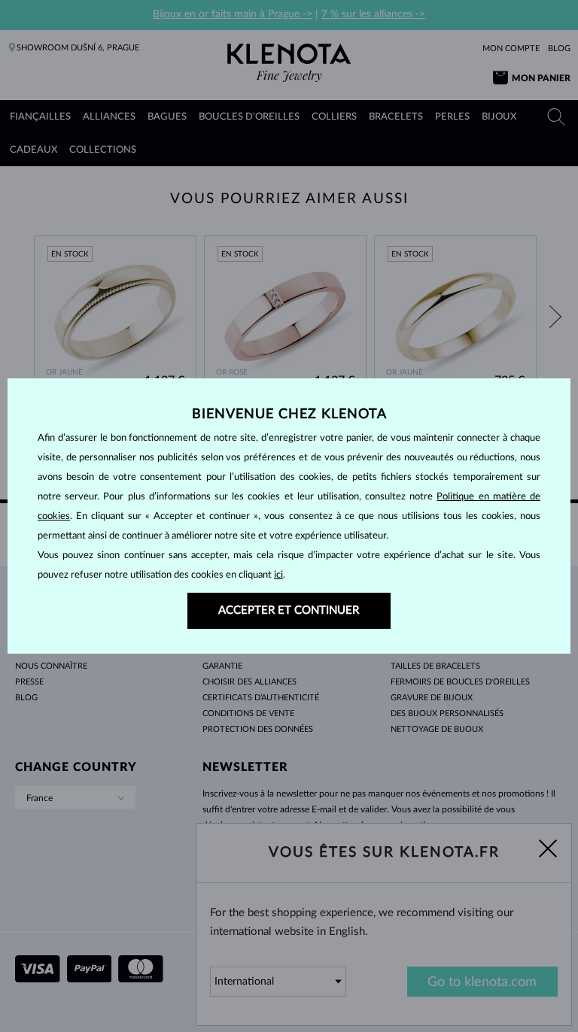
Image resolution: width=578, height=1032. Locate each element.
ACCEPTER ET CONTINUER (288, 610)
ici (278, 575)
